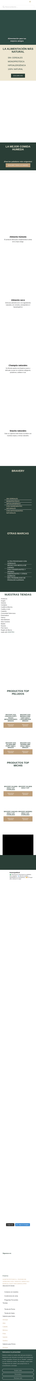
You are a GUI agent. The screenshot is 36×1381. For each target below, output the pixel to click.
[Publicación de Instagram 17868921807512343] (18, 1214)
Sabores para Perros (9, 1344)
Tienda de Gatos (9, 1313)
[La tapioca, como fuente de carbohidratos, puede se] (18, 1009)
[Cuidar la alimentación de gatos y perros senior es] (18, 1145)
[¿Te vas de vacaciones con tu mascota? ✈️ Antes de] (18, 941)
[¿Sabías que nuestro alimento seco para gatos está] (18, 1197)
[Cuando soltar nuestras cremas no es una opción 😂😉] (18, 992)
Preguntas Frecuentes (11, 1300)
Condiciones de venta (11, 1296)
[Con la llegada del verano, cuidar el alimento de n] (18, 1026)
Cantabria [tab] (4, 605)
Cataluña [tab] (4, 611)
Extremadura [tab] (5, 615)
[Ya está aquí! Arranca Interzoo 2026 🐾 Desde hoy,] (18, 1060)
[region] (18, 1365)
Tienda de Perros (9, 1309)
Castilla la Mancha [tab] (6, 607)
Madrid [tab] (3, 624)
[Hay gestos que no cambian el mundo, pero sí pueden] (18, 907)
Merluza (5, 1330)
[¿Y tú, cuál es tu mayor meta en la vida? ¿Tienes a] (18, 1111)
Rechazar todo (18, 1378)
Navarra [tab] (3, 626)
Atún (4, 1323)
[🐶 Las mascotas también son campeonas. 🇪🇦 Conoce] (18, 958)
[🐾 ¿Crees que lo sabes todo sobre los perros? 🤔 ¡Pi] (18, 1163)
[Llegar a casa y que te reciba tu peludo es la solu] (18, 924)
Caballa (5, 1326)
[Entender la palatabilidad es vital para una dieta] (18, 1128)
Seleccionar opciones (11, 725)
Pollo (4, 1333)
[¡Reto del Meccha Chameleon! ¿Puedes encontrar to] (18, 975)
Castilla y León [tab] (5, 609)
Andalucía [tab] (4, 598)
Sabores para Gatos (9, 1316)
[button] (33, 3)
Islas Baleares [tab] (5, 619)
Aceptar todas (18, 1370)
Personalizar (18, 1374)
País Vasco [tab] (4, 628)
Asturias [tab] (3, 603)
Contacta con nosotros (11, 1292)
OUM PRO (11, 632)
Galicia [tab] (3, 617)
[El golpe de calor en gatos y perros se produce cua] (18, 1043)
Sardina (5, 1340)
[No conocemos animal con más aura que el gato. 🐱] (18, 890)
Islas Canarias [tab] (5, 621)
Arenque (5, 1319)
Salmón (5, 1337)
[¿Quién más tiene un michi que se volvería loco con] (18, 1077)
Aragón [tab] (3, 601)
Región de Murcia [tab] (6, 630)
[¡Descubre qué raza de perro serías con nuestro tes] (18, 1094)
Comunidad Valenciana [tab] (8, 613)
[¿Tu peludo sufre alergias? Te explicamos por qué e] (18, 1180)
